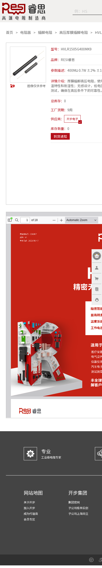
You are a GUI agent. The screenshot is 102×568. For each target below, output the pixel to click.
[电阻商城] (23, 11)
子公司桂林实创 (78, 508)
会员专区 (29, 519)
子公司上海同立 (78, 513)
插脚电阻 (45, 32)
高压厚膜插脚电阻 (73, 32)
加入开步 (29, 508)
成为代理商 (31, 513)
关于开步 (29, 502)
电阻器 (25, 32)
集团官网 (74, 502)
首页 (9, 32)
